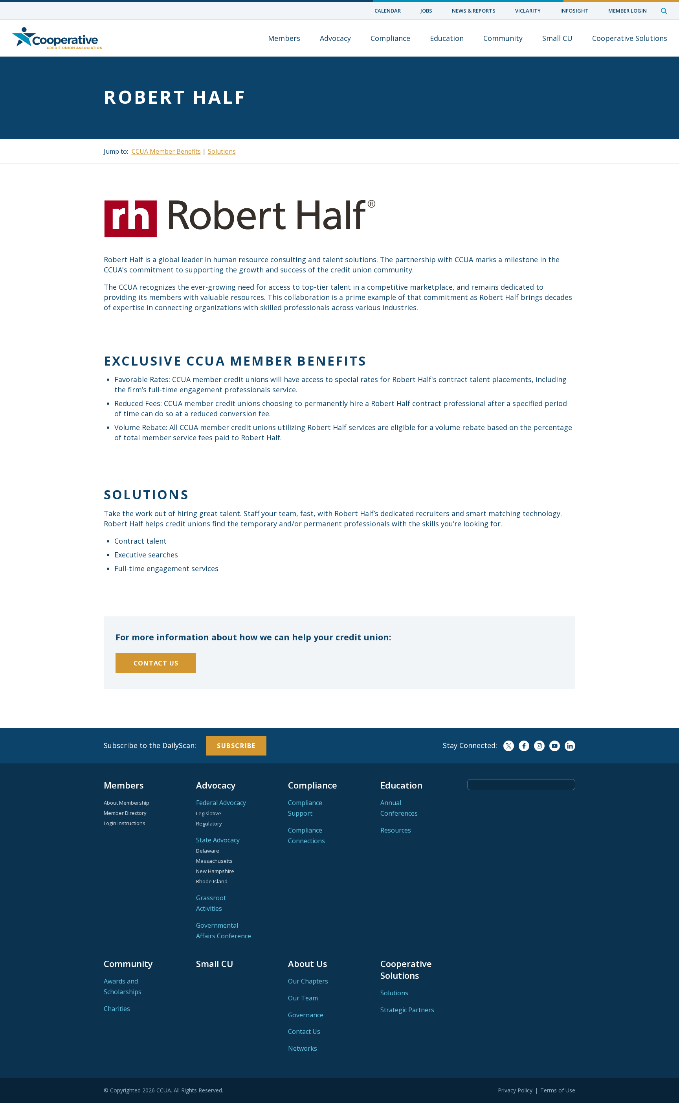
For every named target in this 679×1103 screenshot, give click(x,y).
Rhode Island (212, 881)
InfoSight (574, 10)
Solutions (222, 151)
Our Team (303, 998)
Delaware (207, 850)
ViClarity (528, 10)
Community (503, 38)
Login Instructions (124, 823)
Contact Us (156, 663)
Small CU (557, 38)
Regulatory (209, 823)
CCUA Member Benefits (166, 151)
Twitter (508, 746)
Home (57, 38)
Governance (305, 1015)
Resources (395, 830)
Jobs (426, 10)
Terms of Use (557, 1090)
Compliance (390, 38)
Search (664, 11)
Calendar (387, 10)
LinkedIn (570, 746)
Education (447, 38)
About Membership (126, 802)
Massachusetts (214, 860)
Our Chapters (308, 981)
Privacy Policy (515, 1090)
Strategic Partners (407, 1010)
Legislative (208, 813)
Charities (117, 1008)
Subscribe (236, 745)
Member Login (627, 10)
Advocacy (335, 38)
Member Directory (125, 812)
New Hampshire (215, 871)
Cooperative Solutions (629, 38)
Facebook (524, 746)
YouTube (554, 746)
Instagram (539, 746)
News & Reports (473, 10)
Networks (302, 1048)
